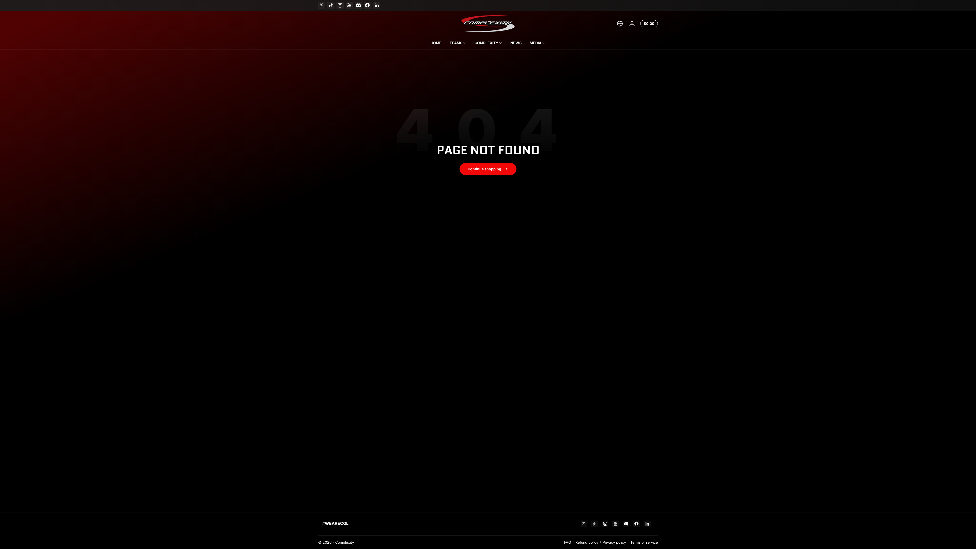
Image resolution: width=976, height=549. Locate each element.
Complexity (344, 542)
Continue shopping (484, 169)
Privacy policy (614, 542)
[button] (620, 24)
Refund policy (586, 542)
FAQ (567, 542)
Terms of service (644, 542)
